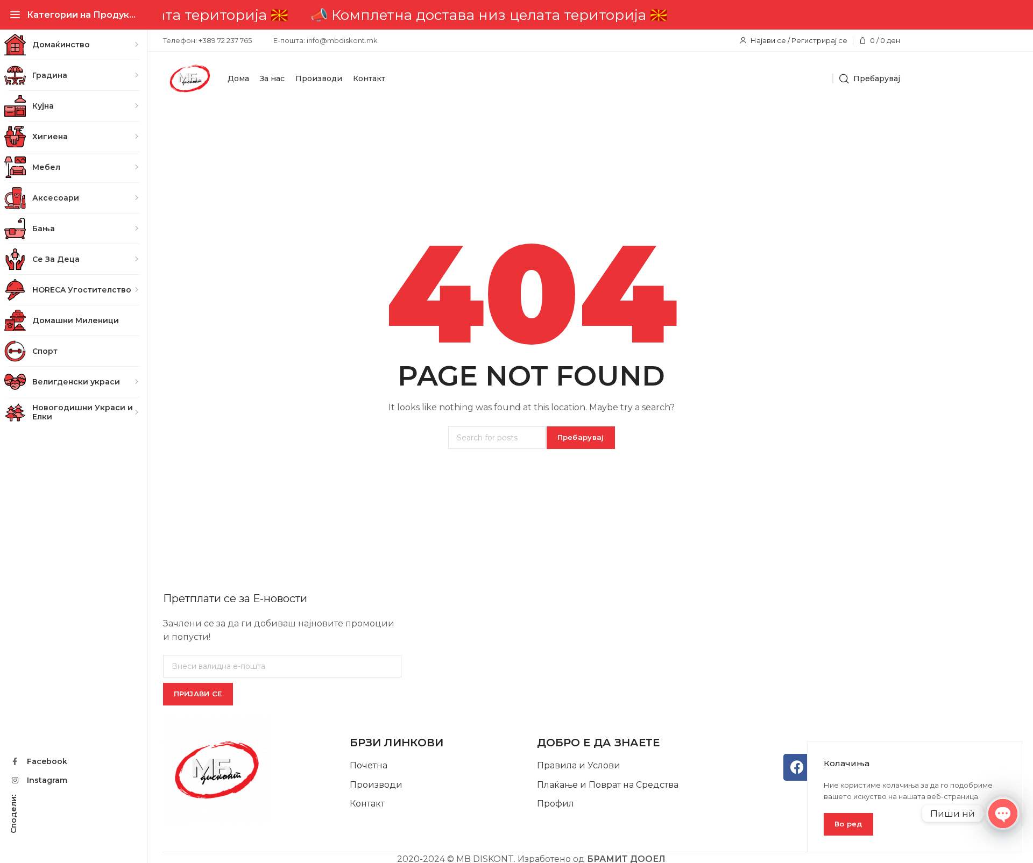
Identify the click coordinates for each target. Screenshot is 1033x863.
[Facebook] (796, 767)
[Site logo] (190, 78)
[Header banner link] (531, 15)
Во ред (848, 823)
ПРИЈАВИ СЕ (198, 693)
